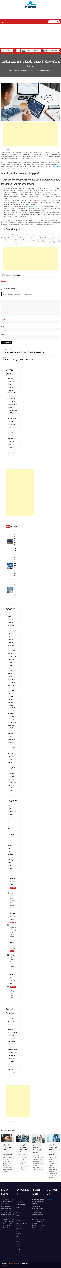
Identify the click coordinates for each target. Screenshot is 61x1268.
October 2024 (11, 653)
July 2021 (10, 759)
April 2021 (10, 762)
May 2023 (10, 699)
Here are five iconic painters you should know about (12, 407)
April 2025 (10, 639)
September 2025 (12, 631)
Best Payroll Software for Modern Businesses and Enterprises (7, 1201)
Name (3, 319)
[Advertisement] (30, 36)
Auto (9, 805)
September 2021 (12, 753)
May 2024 (10, 665)
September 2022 (12, 722)
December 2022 (12, 713)
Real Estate (10, 854)
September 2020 (12, 782)
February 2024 (11, 673)
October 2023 (11, 685)
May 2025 (10, 636)
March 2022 (11, 736)
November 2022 (12, 716)
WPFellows (4, 1265)
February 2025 (11, 642)
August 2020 (11, 785)
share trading (31, 206)
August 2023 (11, 690)
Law (9, 842)
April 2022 (10, 733)
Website (3, 334)
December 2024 (12, 648)
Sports (9, 857)
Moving (9, 851)
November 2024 (12, 650)
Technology (10, 860)
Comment (4, 299)
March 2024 (11, 670)
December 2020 (12, 773)
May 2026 (10, 613)
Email (2, 326)
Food (9, 822)
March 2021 (11, 765)
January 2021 (11, 770)
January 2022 (11, 742)
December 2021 (12, 745)
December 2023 (12, 679)
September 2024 (12, 656)
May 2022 (10, 730)
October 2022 (11, 719)
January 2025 (11, 645)
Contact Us (49, 1199)
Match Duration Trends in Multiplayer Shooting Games (7, 1228)
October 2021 (11, 750)
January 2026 (11, 625)
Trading (9, 862)
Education (10, 814)
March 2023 (11, 705)
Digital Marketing (12, 811)
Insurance (10, 837)
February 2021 (11, 768)
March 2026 (11, 619)
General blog (30, 12)
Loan (9, 848)
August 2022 (11, 725)
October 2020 (11, 779)
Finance (9, 820)
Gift (8, 825)
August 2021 (11, 756)
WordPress (14, 1263)
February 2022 (11, 739)
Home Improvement (21, 1223)
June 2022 (10, 728)
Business (3, 281)
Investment (10, 840)
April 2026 (10, 616)
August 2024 (11, 659)
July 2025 (10, 633)
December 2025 (12, 628)
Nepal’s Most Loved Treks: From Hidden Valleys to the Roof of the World (7, 1221)
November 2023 (12, 682)
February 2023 (11, 708)
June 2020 (10, 790)
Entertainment (11, 817)
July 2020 (10, 788)
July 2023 (10, 693)
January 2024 (11, 676)
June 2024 (10, 662)
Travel (9, 865)
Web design (10, 868)
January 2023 (11, 710)
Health (9, 828)
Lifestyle (10, 845)
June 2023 (10, 696)
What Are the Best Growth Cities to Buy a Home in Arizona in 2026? (7, 1208)
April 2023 (10, 702)
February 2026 (11, 622)
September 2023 (12, 688)
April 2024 (10, 668)
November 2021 (12, 748)
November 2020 (12, 776)
